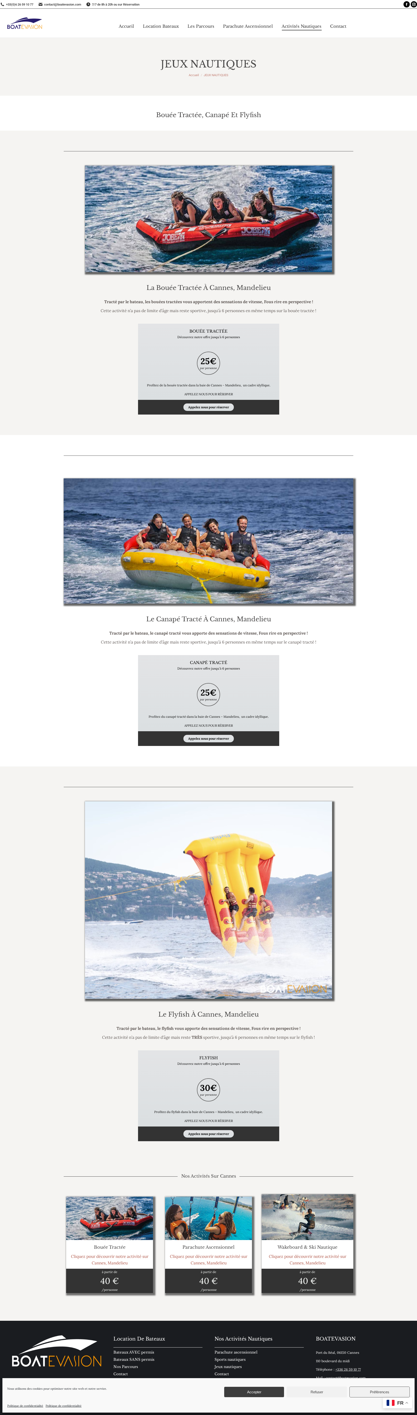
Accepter (254, 1392)
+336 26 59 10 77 (348, 1369)
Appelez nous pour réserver (208, 407)
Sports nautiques (230, 1359)
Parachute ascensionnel (236, 1352)
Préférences (379, 1392)
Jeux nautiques (228, 1366)
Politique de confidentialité (25, 1406)
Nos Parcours (125, 1366)
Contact (222, 1374)
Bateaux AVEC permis (133, 1352)
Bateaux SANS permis (133, 1359)
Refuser (317, 1392)
